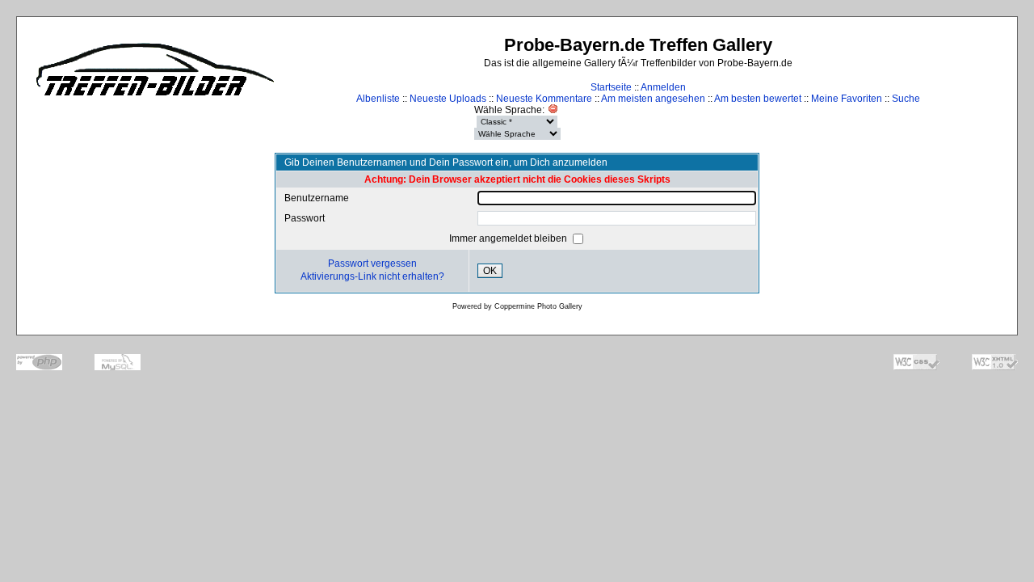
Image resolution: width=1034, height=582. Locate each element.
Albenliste (378, 98)
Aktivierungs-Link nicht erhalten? (372, 276)
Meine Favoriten (846, 98)
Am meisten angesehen (653, 98)
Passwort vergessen (372, 263)
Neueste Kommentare (544, 98)
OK (490, 270)
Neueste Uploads (448, 98)
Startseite (611, 87)
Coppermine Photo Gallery (538, 306)
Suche (906, 98)
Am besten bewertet (757, 98)
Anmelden (663, 87)
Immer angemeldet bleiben (509, 238)
